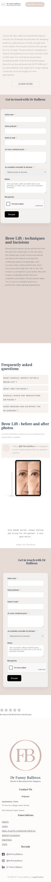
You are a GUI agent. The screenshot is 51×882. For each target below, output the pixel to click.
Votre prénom (10, 126)
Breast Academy (11, 835)
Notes (7, 179)
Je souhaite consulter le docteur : (19, 167)
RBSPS (5, 822)
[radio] (2, 710)
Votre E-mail (10, 138)
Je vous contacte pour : (15, 149)
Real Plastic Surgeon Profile (19, 831)
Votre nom (9, 114)
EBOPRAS (7, 840)
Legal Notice (38, 877)
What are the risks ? (15, 389)
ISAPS (5, 826)
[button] (25, 379)
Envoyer (11, 214)
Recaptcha (9, 197)
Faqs (4, 844)
